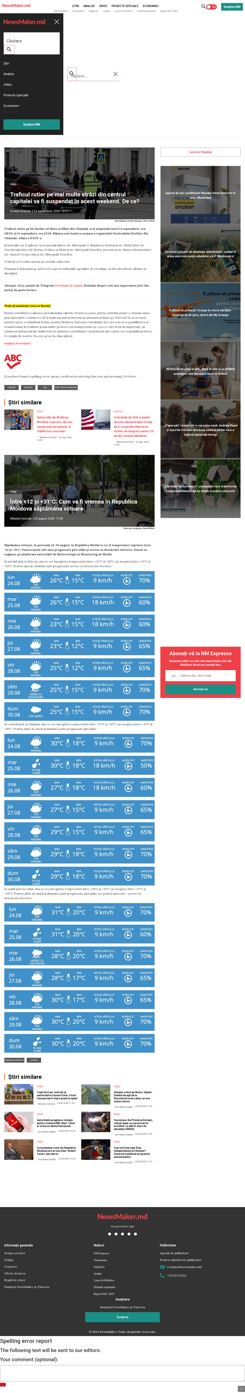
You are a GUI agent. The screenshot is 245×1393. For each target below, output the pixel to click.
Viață (13, 184)
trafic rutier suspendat (66, 387)
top (44, 387)
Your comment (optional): (29, 1359)
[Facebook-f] (109, 1234)
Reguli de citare (15, 1280)
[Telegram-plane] (135, 1234)
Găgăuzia (93, 11)
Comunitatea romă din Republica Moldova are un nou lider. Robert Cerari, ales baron (56, 1150)
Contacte (10, 1266)
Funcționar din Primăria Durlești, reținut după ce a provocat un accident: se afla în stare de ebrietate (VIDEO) (133, 1125)
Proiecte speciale (125, 6)
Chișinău (28, 387)
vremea (34, 1060)
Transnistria (78, 11)
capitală (11, 387)
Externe (118, 411)
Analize (89, 6)
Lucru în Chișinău (200, 152)
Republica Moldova (14, 1060)
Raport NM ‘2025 (168, 11)
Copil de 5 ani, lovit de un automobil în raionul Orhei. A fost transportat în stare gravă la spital (57, 1095)
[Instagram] (122, 1234)
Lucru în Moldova (123, 11)
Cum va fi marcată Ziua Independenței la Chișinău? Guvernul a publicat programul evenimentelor (132, 1152)
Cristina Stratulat (20, 211)
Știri (75, 6)
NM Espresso (61, 11)
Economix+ (151, 6)
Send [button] (3, 1385)
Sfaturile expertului (146, 11)
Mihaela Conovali (48, 437)
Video (103, 6)
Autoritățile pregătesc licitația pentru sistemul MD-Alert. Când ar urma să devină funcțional (56, 1123)
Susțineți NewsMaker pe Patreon (26, 1287)
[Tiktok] (129, 1234)
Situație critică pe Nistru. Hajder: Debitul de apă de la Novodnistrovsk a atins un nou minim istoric (133, 1097)
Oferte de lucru (14, 1273)
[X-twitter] (116, 1234)
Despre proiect (14, 1253)
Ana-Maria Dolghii (124, 1107)
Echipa (8, 1260)
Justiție (106, 11)
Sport (40, 411)
